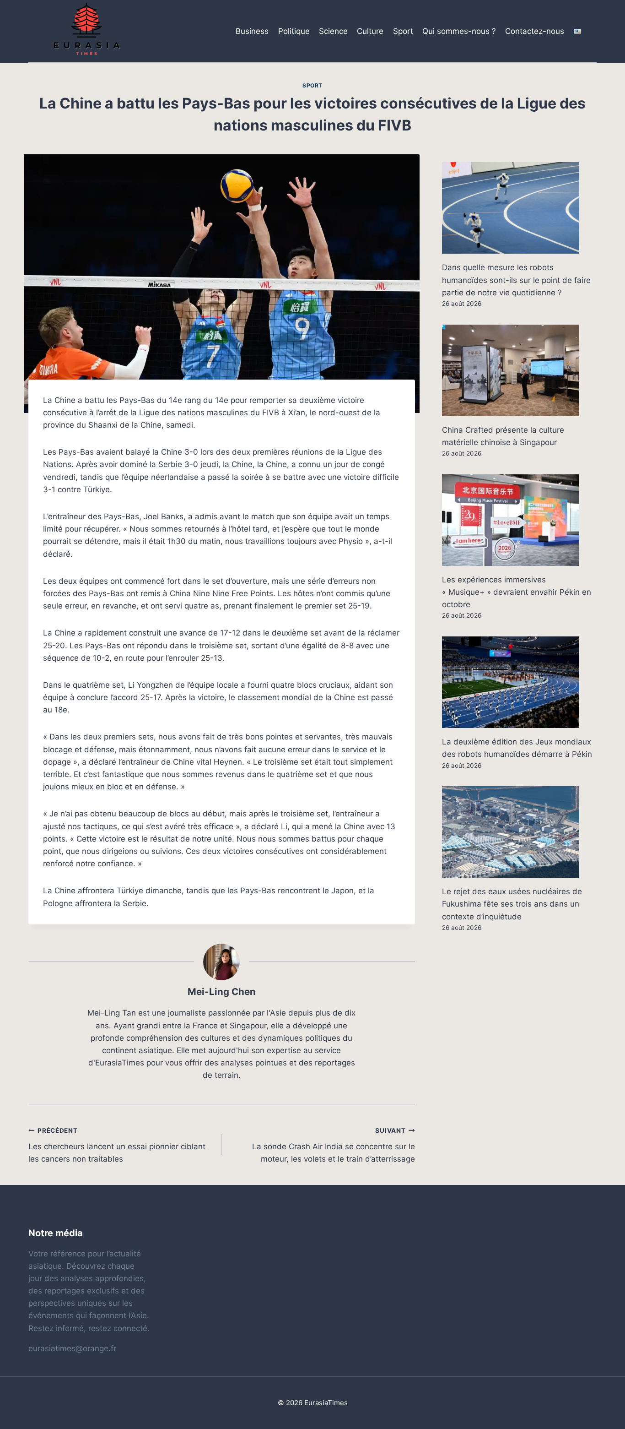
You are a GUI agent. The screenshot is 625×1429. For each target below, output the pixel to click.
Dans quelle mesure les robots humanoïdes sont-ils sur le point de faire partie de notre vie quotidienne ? (516, 280)
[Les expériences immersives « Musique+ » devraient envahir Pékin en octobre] (519, 520)
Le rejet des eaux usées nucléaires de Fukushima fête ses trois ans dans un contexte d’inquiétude (512, 904)
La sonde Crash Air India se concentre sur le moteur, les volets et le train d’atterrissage (333, 1145)
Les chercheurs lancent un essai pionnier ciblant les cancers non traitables (116, 1145)
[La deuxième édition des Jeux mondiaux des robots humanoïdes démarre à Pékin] (519, 682)
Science (333, 31)
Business (252, 31)
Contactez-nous (534, 31)
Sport (403, 31)
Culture (370, 31)
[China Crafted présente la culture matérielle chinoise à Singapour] (519, 370)
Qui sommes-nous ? (459, 31)
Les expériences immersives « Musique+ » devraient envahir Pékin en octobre (516, 592)
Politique (294, 31)
